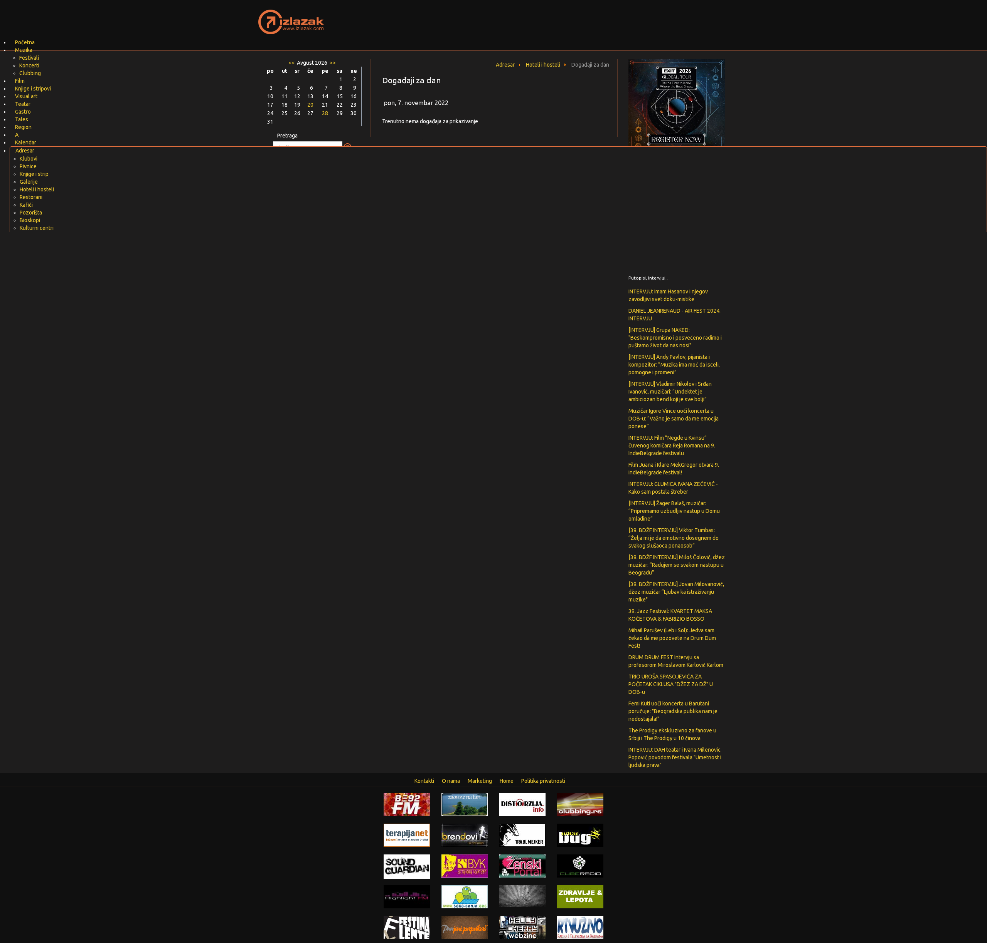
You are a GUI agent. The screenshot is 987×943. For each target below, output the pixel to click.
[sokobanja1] (464, 896)
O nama (451, 781)
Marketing (480, 781)
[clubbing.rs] (580, 804)
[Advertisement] (584, 17)
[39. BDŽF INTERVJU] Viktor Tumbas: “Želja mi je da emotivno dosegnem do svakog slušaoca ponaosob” (673, 538)
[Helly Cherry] (522, 927)
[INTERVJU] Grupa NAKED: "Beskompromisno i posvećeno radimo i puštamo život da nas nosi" (675, 337)
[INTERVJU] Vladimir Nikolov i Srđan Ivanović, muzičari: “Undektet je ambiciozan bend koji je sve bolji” (670, 391)
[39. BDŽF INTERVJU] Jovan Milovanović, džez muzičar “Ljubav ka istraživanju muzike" (676, 592)
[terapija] (407, 835)
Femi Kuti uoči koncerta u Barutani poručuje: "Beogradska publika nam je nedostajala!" (673, 711)
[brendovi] (464, 835)
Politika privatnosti (543, 781)
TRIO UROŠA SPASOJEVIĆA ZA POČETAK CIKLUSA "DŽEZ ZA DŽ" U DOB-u (670, 684)
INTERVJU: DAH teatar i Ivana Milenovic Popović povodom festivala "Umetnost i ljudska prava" (674, 757)
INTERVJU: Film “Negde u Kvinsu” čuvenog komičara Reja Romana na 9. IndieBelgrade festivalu (671, 445)
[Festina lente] (407, 927)
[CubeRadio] (580, 866)
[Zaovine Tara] (464, 804)
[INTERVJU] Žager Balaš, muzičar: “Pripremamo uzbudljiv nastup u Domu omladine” (674, 511)
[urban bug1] (580, 835)
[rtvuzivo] (580, 927)
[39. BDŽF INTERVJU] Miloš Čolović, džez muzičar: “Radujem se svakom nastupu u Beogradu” (676, 565)
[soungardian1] (407, 866)
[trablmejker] (522, 835)
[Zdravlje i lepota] (580, 896)
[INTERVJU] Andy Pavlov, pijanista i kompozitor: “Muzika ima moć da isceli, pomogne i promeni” (674, 364)
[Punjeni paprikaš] (464, 927)
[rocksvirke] (522, 896)
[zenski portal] (522, 866)
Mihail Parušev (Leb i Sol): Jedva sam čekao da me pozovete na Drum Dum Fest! (672, 638)
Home (507, 781)
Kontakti (424, 781)
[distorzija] (522, 804)
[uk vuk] (464, 866)
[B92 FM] (407, 804)
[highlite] (407, 896)
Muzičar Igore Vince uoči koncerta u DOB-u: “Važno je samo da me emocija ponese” (673, 418)
